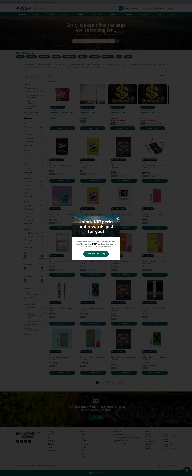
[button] (117, 218)
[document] (96, 238)
